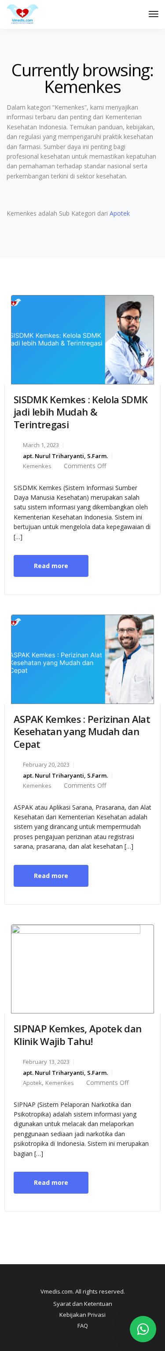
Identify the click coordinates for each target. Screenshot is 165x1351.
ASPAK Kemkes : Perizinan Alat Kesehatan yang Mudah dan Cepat (82, 731)
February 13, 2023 (46, 1062)
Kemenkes (37, 466)
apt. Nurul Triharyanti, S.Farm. (65, 456)
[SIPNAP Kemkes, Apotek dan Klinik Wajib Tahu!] (82, 968)
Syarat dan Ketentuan (82, 1304)
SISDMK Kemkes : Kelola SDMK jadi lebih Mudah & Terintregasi (80, 412)
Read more (51, 566)
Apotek (120, 213)
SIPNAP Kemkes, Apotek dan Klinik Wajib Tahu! (78, 1035)
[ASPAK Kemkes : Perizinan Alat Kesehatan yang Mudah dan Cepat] (82, 658)
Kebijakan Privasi (82, 1315)
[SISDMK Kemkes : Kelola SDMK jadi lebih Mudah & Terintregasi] (82, 339)
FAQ (82, 1326)
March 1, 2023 (41, 445)
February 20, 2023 (46, 764)
